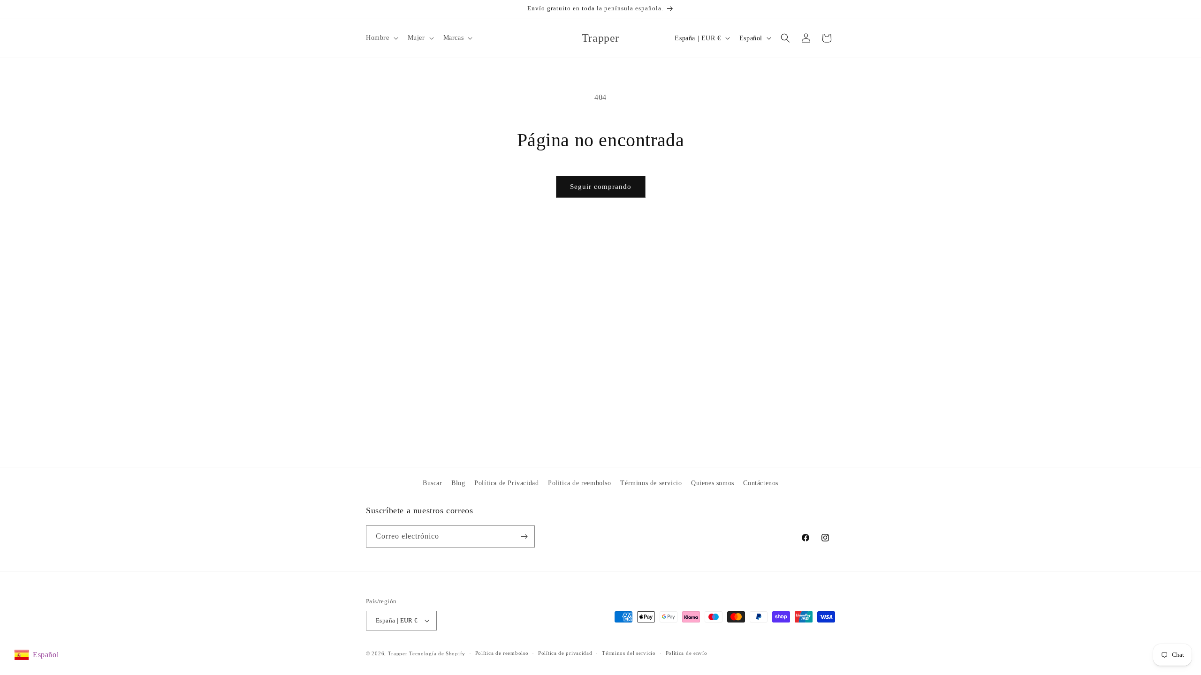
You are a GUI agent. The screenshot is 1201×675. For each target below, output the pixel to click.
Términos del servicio (629, 653)
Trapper (398, 653)
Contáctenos (760, 483)
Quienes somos (712, 483)
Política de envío (686, 653)
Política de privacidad (565, 653)
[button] (381, 38)
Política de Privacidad (506, 483)
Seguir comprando (600, 186)
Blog (458, 483)
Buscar (432, 483)
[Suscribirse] (524, 536)
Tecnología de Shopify (437, 653)
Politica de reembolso (579, 483)
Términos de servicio (651, 483)
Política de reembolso (502, 653)
